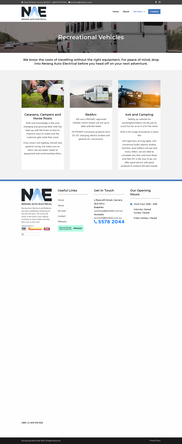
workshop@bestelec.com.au (108, 210)
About (126, 11)
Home (116, 11)
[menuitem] (116, 11)
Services (137, 11)
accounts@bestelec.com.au (108, 217)
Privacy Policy (155, 440)
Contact (154, 11)
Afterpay (62, 221)
